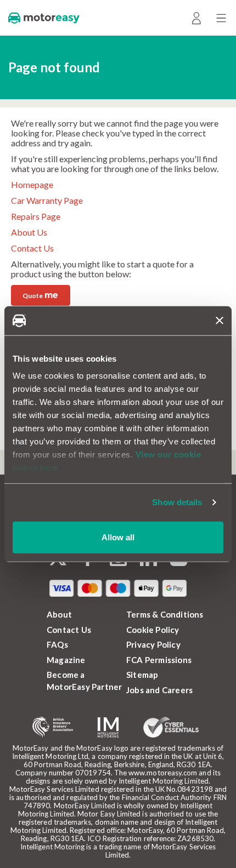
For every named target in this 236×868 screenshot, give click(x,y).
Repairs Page (35, 216)
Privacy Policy (153, 644)
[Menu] (221, 17)
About (59, 614)
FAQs (57, 644)
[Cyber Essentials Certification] (171, 727)
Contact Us (32, 248)
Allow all (118, 536)
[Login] (196, 17)
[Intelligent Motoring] (108, 727)
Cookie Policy (152, 630)
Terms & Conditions (165, 614)
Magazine (66, 660)
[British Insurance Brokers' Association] (52, 727)
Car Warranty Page (47, 200)
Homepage (32, 184)
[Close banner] (219, 320)
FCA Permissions (159, 660)
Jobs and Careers (159, 690)
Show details (177, 502)
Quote (40, 294)
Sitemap (142, 674)
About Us (29, 232)
